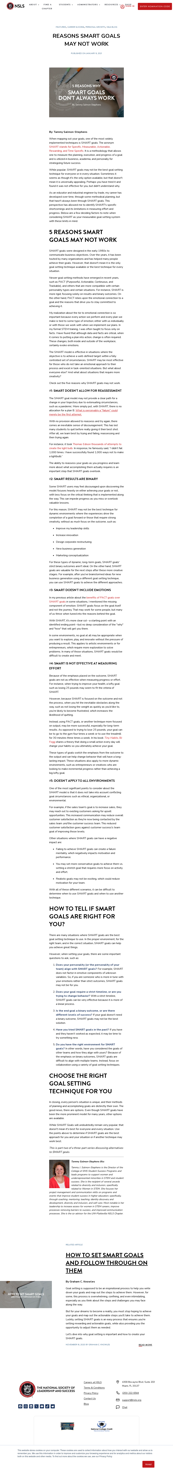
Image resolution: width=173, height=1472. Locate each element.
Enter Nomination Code (155, 6)
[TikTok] (47, 1406)
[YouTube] (42, 1406)
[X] (36, 1406)
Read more (145, 1344)
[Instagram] (26, 1406)
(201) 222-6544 (130, 1393)
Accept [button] (148, 1464)
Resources (111, 4)
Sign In (130, 6)
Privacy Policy (91, 1393)
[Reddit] (53, 1406)
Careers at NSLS (93, 1382)
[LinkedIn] (31, 1406)
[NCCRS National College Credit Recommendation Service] (101, 1426)
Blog (86, 1404)
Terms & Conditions (94, 1387)
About (33, 4)
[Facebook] (20, 1406)
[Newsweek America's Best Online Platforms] (67, 1426)
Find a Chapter (47, 6)
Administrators (87, 4)
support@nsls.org (131, 1400)
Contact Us (90, 1398)
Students (65, 4)
